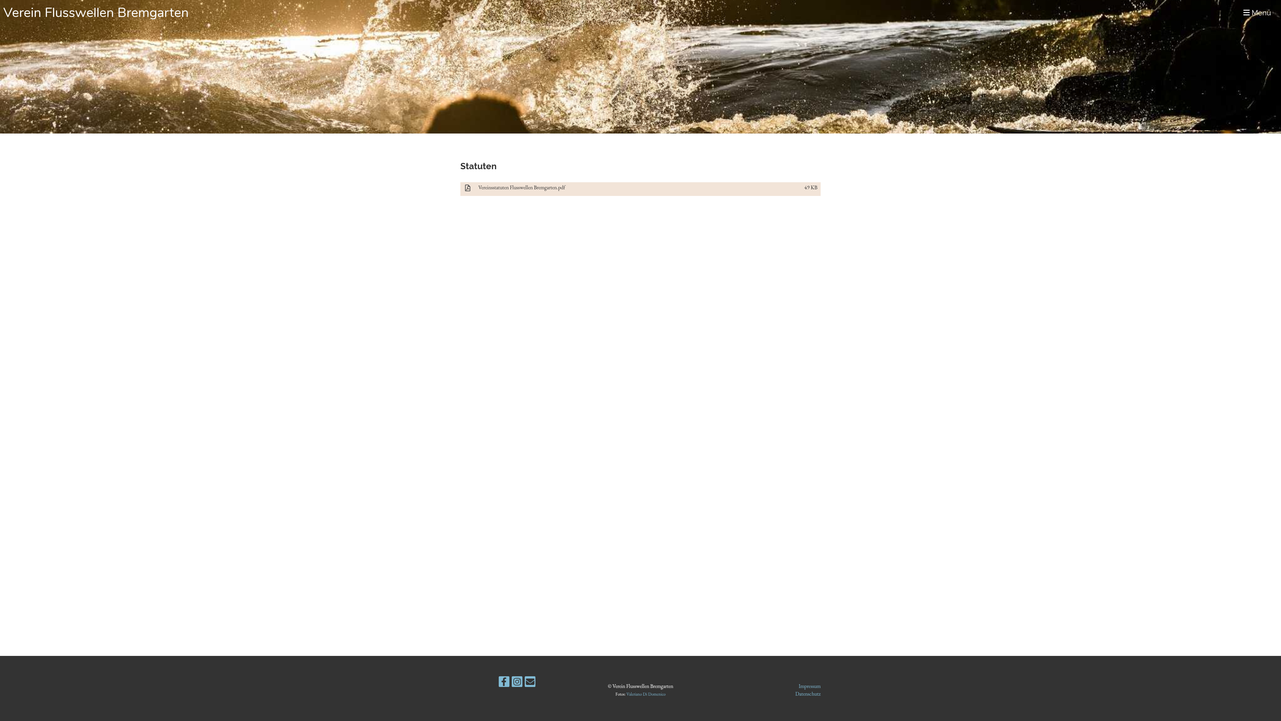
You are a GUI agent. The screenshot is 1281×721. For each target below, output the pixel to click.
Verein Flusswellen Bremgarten (96, 13)
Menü (1260, 12)
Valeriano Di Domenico (646, 694)
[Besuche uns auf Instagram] (517, 683)
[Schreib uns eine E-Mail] (530, 683)
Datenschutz (808, 693)
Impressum (810, 686)
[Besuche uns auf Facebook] (504, 683)
